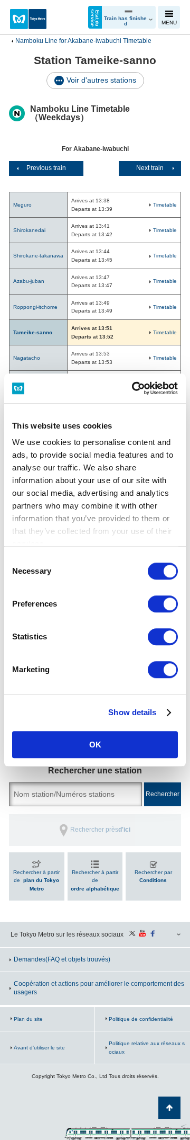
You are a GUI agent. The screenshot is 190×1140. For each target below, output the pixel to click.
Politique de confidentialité (141, 1019)
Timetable (165, 205)
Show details (132, 712)
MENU (169, 22)
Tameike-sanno (32, 332)
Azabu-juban (28, 281)
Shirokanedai (29, 230)
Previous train (46, 168)
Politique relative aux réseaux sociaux (147, 1047)
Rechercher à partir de (36, 880)
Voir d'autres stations (101, 80)
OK (95, 744)
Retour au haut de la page (169, 1108)
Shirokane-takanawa (38, 256)
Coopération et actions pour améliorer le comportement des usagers (99, 988)
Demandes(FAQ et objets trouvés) (62, 959)
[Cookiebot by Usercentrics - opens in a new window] (134, 388)
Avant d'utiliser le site (39, 1047)
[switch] (163, 603)
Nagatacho (26, 358)
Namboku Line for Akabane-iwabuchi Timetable (83, 40)
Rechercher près (100, 829)
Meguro (22, 205)
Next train (150, 168)
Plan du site (28, 1019)
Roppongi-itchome (35, 307)
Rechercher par (153, 876)
